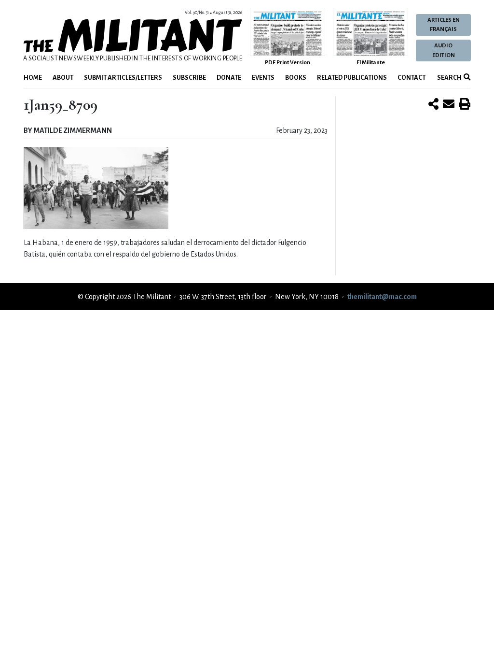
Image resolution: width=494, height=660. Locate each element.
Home (33, 77)
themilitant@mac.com (382, 297)
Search (449, 77)
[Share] (433, 105)
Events (263, 77)
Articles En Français (443, 24)
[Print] (464, 105)
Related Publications (352, 77)
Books (295, 77)
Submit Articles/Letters (123, 77)
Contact (411, 77)
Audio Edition (443, 50)
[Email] (448, 105)
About (63, 77)
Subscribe (189, 77)
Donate (229, 77)
